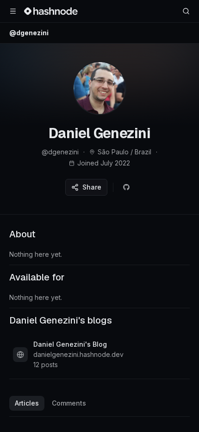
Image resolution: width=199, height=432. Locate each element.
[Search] (186, 11)
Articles (27, 403)
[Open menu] (13, 11)
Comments (69, 403)
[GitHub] (126, 187)
